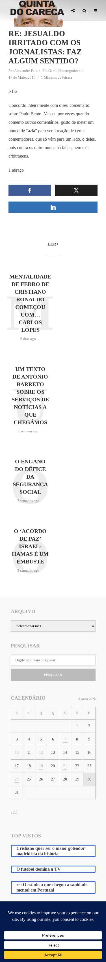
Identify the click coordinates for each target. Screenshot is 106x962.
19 (41, 766)
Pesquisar (53, 674)
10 (17, 752)
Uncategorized (69, 70)
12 (41, 752)
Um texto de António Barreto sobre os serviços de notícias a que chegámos (30, 395)
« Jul (14, 813)
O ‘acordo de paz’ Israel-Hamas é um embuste (30, 546)
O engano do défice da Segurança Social (30, 476)
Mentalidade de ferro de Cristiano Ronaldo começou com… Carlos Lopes (30, 303)
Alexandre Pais (25, 70)
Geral (52, 70)
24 (17, 779)
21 (65, 766)
